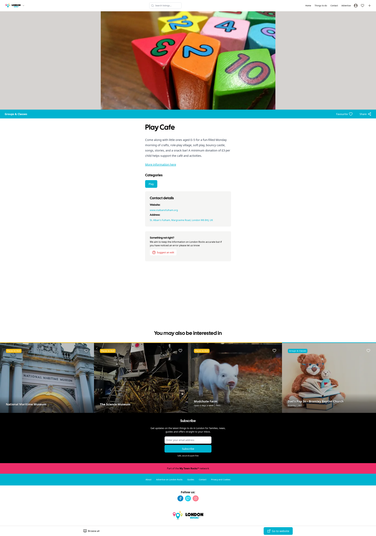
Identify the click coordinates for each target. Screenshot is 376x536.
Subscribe (188, 448)
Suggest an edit (165, 252)
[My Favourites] (362, 6)
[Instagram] (196, 498)
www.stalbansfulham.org (164, 210)
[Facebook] (180, 498)
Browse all (93, 531)
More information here (160, 164)
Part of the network (188, 468)
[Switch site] (23, 5)
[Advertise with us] (369, 6)
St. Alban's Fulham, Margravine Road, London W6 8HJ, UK (181, 220)
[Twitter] (188, 498)
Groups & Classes (16, 114)
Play (151, 184)
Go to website (280, 531)
